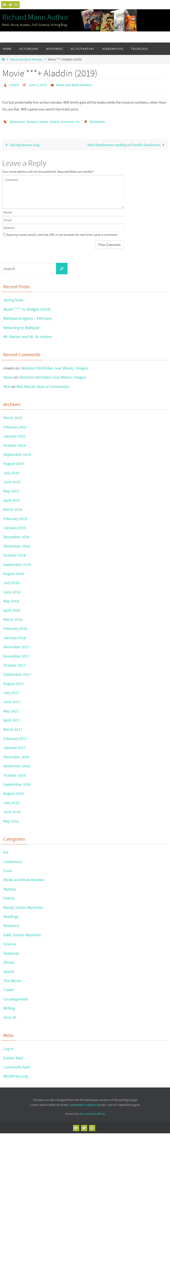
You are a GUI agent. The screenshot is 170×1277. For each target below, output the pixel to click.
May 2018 (11, 598)
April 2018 (11, 607)
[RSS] (16, 4)
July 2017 (11, 690)
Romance (11, 923)
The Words (12, 978)
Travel (8, 987)
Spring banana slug (24, 142)
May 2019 (11, 488)
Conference (12, 859)
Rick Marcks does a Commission (43, 383)
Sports (8, 968)
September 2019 (17, 452)
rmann (14, 84)
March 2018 (12, 616)
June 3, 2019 (37, 84)
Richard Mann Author (35, 17)
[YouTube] (4, 4)
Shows (9, 959)
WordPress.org (15, 1073)
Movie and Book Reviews (26, 59)
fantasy (32, 120)
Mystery (9, 886)
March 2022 (12, 415)
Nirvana (84, 1111)
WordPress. (98, 1111)
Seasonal (11, 950)
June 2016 (12, 809)
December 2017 (16, 644)
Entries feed (13, 1055)
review (54, 120)
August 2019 (13, 461)
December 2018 (16, 534)
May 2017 (11, 708)
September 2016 (17, 781)
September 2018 (17, 561)
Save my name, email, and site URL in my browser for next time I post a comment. (62, 232)
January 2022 (14, 433)
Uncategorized (15, 996)
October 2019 (14, 442)
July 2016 (11, 800)
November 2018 (16, 543)
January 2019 (14, 525)
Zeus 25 (9, 1014)
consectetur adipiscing (84, 1102)
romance (67, 120)
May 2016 (11, 818)
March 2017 (12, 726)
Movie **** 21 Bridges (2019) (26, 306)
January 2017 (14, 745)
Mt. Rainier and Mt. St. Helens (27, 334)
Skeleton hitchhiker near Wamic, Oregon (54, 365)
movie (43, 120)
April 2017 (11, 717)
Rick (6, 383)
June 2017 (12, 699)
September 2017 (17, 671)
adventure (17, 120)
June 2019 (12, 479)
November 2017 (16, 653)
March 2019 (12, 506)
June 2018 (12, 589)
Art (5, 849)
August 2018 (13, 571)
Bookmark (97, 120)
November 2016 (16, 763)
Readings (11, 914)
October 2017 (14, 662)
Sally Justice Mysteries (22, 932)
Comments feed (16, 1064)
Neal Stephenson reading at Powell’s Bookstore (124, 142)
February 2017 (15, 736)
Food (7, 868)
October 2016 (14, 772)
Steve (8, 374)
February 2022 (15, 424)
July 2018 (11, 580)
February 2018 (15, 626)
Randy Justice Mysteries (23, 904)
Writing (9, 1005)
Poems (9, 895)
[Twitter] (10, 4)
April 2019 (11, 497)
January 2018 (14, 635)
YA (77, 120)
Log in (8, 1046)
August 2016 (13, 790)
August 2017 (13, 680)
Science (9, 941)
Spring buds (13, 297)
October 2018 (14, 552)
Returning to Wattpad (21, 324)
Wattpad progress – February (27, 315)
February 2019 (15, 516)
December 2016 (16, 754)
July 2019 (11, 470)
